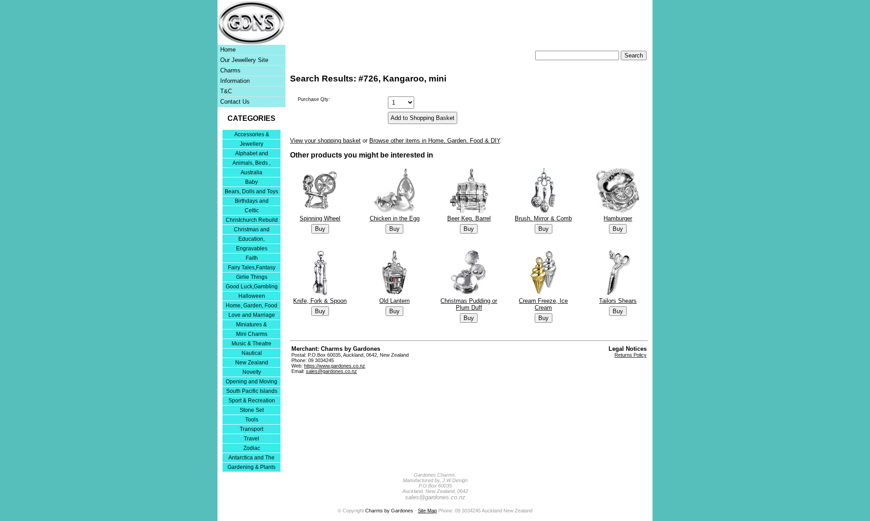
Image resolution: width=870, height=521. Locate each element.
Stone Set (252, 410)
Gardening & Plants (251, 467)
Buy (320, 228)
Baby (251, 182)
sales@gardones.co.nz (331, 371)
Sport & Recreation (251, 400)
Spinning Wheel (320, 218)
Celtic (252, 210)
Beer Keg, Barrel (469, 218)
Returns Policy (630, 355)
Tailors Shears (618, 300)
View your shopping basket (325, 140)
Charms (230, 70)
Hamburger (618, 218)
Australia (251, 172)
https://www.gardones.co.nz (334, 365)
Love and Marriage (251, 315)
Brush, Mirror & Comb (543, 218)
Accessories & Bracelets (251, 135)
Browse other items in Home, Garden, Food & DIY (434, 140)
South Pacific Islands (251, 391)
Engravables (251, 248)
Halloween (251, 296)
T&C (226, 91)
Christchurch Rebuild (252, 220)
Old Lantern (394, 300)
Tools (251, 419)
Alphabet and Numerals (251, 154)
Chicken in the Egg (395, 218)
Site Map (427, 510)
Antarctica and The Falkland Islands (251, 458)
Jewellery (251, 144)
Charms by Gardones (389, 510)
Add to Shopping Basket (422, 118)
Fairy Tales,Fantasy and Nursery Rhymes (252, 268)
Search (633, 55)
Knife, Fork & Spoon (320, 300)
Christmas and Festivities (252, 230)
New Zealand (251, 362)
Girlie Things (251, 277)
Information (235, 80)
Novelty (251, 372)
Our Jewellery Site (244, 60)
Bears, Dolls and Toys (251, 191)
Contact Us (235, 101)
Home (228, 49)
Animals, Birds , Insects (251, 163)
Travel (251, 438)
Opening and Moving (251, 381)
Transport (251, 429)
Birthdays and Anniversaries (252, 202)
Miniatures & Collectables (251, 325)
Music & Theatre (251, 343)
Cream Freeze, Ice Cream (543, 304)
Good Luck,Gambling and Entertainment (252, 287)
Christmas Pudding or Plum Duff (468, 304)
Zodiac (251, 448)
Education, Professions (251, 240)
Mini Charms (251, 334)
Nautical (252, 353)
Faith (252, 258)
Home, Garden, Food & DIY (251, 306)
